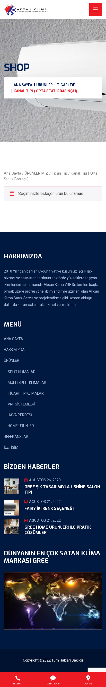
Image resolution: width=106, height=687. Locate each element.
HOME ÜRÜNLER (21, 426)
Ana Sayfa (12, 173)
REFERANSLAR (16, 437)
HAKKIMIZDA (14, 350)
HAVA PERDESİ (20, 415)
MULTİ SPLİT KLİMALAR (27, 383)
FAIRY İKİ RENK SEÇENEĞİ (49, 508)
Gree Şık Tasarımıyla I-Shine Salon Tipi (62, 489)
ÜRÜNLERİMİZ (36, 173)
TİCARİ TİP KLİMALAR (26, 393)
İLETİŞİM (11, 447)
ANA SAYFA (13, 339)
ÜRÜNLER (11, 360)
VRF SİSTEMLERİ (21, 404)
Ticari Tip (59, 173)
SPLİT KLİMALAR (22, 372)
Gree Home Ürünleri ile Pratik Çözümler (57, 530)
